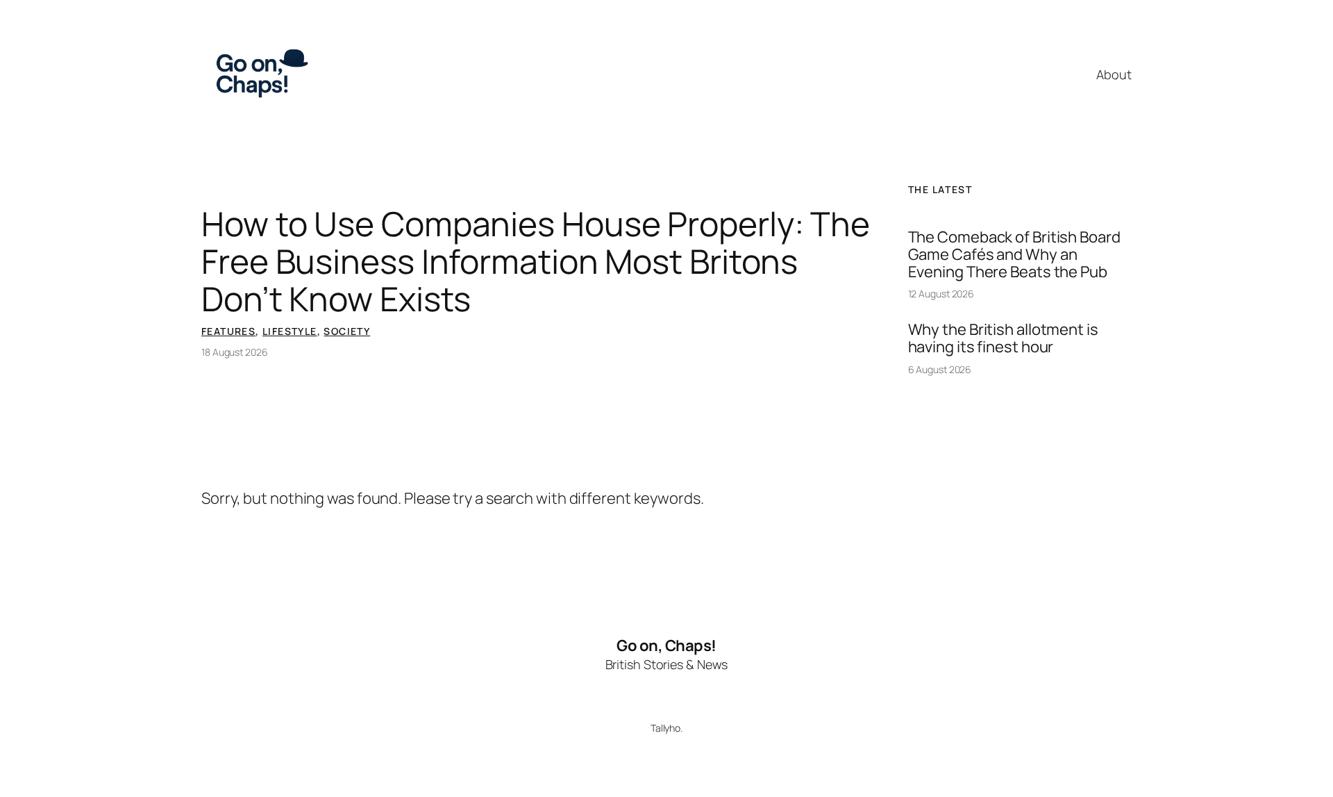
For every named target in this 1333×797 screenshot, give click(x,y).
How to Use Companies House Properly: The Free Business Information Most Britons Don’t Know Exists (535, 261)
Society (347, 331)
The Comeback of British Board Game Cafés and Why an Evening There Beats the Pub (1014, 254)
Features (228, 331)
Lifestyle (289, 331)
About (1114, 74)
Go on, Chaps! (666, 645)
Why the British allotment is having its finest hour (1003, 338)
